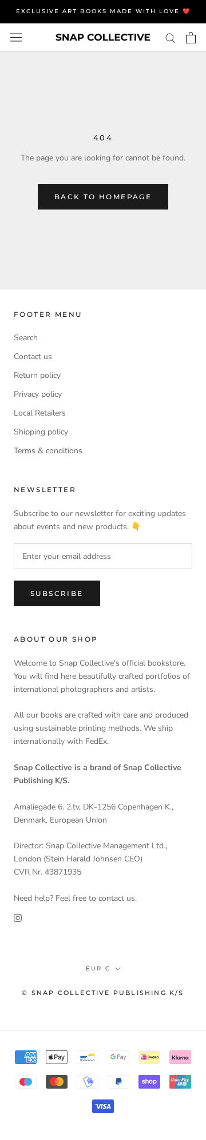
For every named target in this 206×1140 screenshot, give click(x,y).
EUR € (98, 968)
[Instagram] (18, 917)
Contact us (33, 356)
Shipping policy (41, 431)
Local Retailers (40, 413)
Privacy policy (38, 394)
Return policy (37, 375)
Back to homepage (103, 196)
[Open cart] (191, 37)
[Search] (170, 37)
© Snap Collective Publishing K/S (103, 993)
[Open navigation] (16, 37)
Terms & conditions (48, 450)
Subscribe (57, 593)
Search (26, 337)
